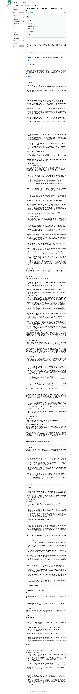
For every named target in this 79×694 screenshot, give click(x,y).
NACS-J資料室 (24, 2)
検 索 (21, 12)
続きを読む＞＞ (28, 48)
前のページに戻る (30, 684)
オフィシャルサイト (17, 2)
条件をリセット (15, 12)
